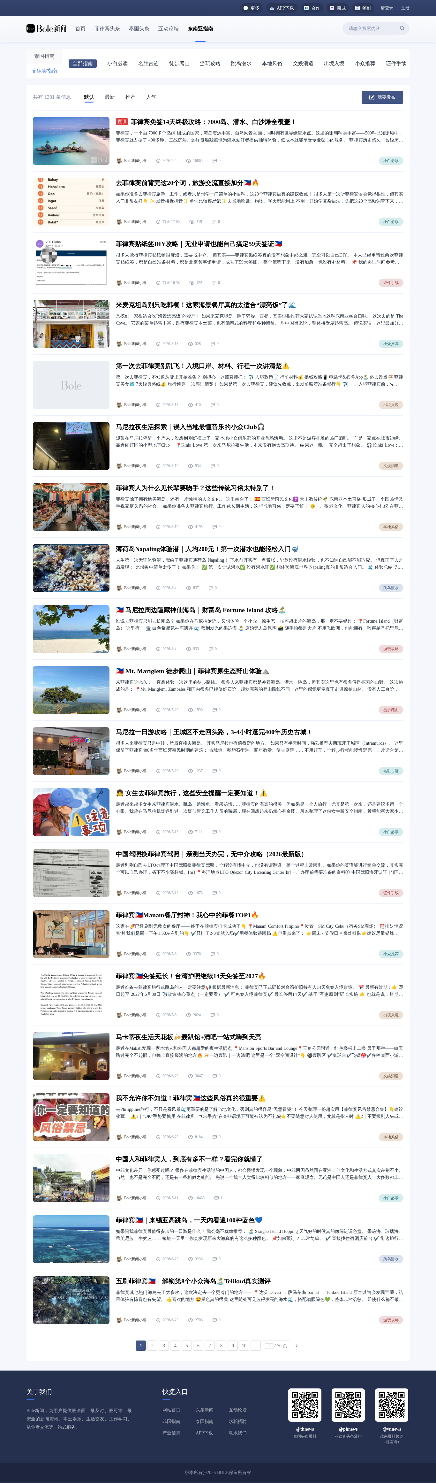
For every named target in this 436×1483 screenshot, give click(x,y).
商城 (341, 8)
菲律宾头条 (107, 28)
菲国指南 (171, 1421)
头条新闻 (205, 1410)
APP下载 (204, 1433)
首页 (80, 28)
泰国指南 (205, 1421)
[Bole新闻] (46, 29)
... (256, 1345)
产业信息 (171, 1433)
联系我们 (238, 1433)
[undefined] (404, 28)
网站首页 (171, 1410)
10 (244, 1345)
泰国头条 (139, 28)
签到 (366, 8)
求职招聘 (238, 1421)
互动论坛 (168, 28)
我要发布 (386, 97)
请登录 (387, 7)
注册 (405, 7)
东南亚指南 (200, 28)
